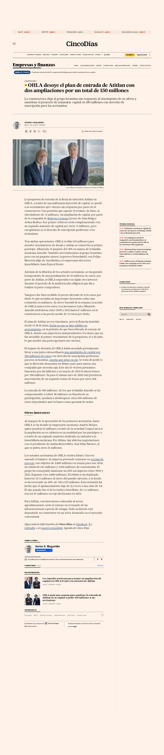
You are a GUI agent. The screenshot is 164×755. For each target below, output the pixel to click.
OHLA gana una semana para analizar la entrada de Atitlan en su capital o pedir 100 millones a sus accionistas (72, 598)
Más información (30, 626)
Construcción (108, 65)
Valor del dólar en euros (130, 32)
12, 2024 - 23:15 (37, 125)
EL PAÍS (106, 53)
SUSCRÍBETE (130, 55)
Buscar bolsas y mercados (131, 308)
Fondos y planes (75, 54)
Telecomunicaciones (87, 65)
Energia (99, 65)
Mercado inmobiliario (122, 65)
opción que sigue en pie (63, 360)
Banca (76, 65)
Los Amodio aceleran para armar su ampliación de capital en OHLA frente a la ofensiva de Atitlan (72, 580)
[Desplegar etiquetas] (102, 615)
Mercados (46, 54)
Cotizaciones (63, 54)
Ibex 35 (20, 32)
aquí (75, 626)
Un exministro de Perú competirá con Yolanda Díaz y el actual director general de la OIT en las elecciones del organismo (134, 241)
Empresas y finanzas (34, 54)
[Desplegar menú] (14, 44)
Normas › (100, 565)
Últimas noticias (88, 54)
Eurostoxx (130, 319)
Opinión (97, 54)
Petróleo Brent (72, 32)
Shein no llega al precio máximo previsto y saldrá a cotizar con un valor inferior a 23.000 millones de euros (135, 252)
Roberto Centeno (58, 218)
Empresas (28, 615)
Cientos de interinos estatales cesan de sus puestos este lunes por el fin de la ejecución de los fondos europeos (135, 289)
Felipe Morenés (59, 615)
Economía (54, 54)
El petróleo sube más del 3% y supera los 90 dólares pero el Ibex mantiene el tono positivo (64, 72)
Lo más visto (124, 282)
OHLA (35, 615)
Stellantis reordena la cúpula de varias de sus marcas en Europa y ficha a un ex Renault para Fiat (135, 230)
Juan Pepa (71, 615)
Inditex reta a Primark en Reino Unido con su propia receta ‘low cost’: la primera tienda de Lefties (135, 263)
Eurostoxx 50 (99, 32)
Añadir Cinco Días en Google (93, 131)
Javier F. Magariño (34, 122)
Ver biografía (41, 550)
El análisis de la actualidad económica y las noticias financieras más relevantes (55, 559)
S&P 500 (45, 32)
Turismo (135, 65)
